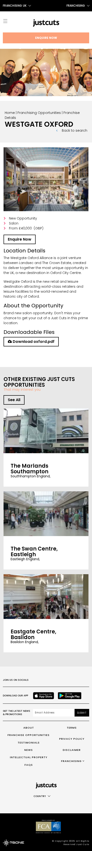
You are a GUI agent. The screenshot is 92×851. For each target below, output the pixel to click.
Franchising (76, 6)
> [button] (84, 181)
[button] (46, 179)
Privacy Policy (71, 739)
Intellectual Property (28, 757)
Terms (72, 728)
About (28, 728)
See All (14, 400)
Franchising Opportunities (39, 112)
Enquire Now (46, 38)
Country (39, 796)
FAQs (29, 765)
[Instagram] (45, 680)
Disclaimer (72, 750)
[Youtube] (66, 680)
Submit (82, 713)
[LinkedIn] (77, 680)
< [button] (12, 181)
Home (10, 112)
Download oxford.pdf (33, 341)
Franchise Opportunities (29, 735)
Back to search (74, 130)
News (28, 750)
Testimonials (29, 742)
